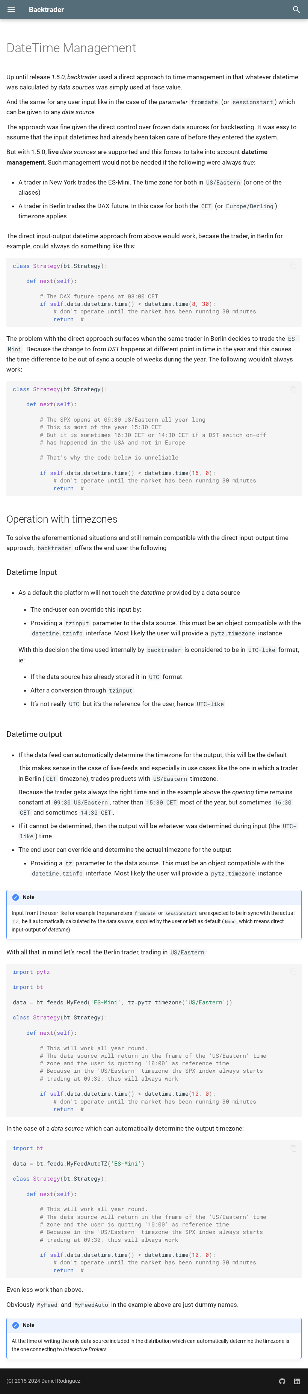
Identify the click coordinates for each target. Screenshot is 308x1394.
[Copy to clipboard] (294, 266)
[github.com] (282, 1381)
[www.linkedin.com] (296, 1381)
